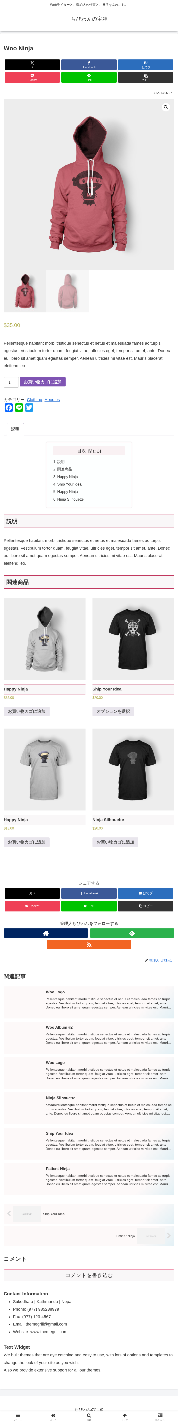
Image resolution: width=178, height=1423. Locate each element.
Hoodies (52, 399)
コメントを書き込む (89, 1275)
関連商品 (64, 469)
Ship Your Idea (69, 484)
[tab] (15, 429)
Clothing (34, 399)
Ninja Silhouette (70, 499)
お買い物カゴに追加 (42, 381)
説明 (15, 429)
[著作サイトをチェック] (46, 933)
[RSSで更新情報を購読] (89, 944)
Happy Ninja (67, 477)
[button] (145, 77)
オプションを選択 (113, 711)
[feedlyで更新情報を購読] (132, 933)
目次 (81, 450)
